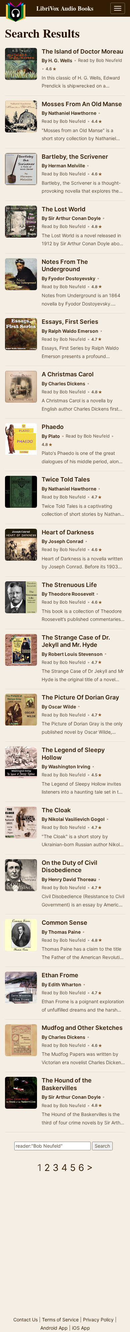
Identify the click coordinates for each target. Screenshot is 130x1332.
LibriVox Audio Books (64, 8)
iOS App (81, 1328)
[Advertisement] (65, 1247)
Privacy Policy (98, 1319)
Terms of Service (60, 1319)
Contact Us (25, 1319)
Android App (54, 1328)
